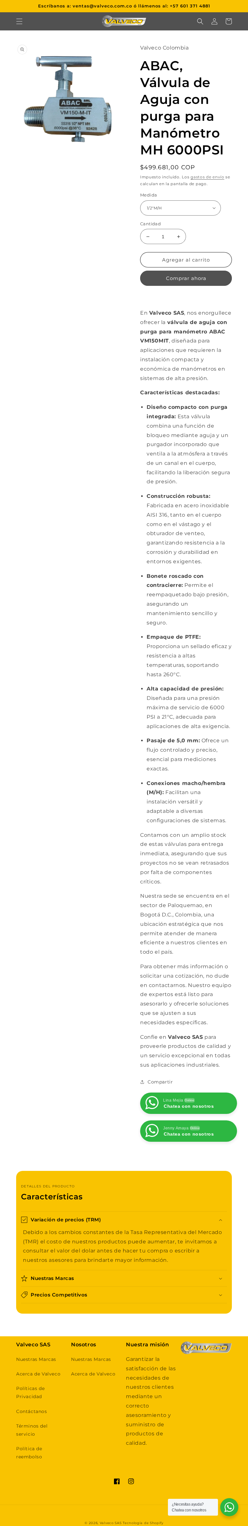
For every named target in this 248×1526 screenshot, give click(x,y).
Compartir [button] (160, 1082)
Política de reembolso (29, 1453)
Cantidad (150, 223)
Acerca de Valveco (38, 1374)
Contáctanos (31, 1411)
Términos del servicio (31, 1430)
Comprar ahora (186, 278)
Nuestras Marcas (36, 1359)
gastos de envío (207, 176)
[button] (19, 21)
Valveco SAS (111, 1523)
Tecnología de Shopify (143, 1523)
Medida (148, 194)
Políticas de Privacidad (30, 1392)
